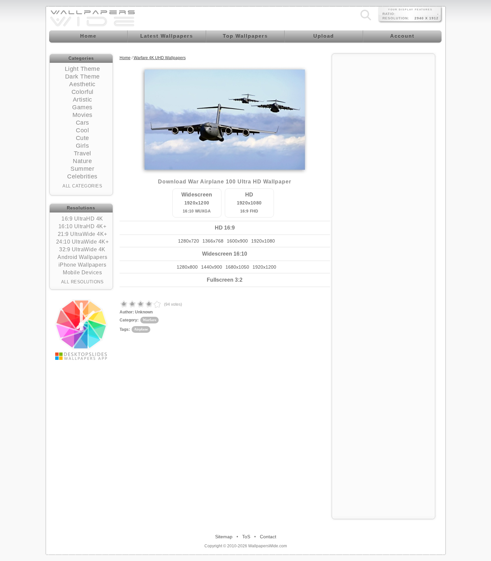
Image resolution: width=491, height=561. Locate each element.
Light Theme (82, 68)
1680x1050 (237, 267)
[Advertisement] (383, 157)
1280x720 (188, 241)
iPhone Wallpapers (82, 265)
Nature (82, 161)
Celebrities (82, 176)
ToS (246, 536)
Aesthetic (82, 84)
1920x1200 (264, 267)
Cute (82, 138)
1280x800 (187, 267)
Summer (82, 168)
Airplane (141, 329)
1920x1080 (263, 241)
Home (125, 57)
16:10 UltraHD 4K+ (82, 226)
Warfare (149, 320)
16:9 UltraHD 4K (82, 219)
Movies (82, 115)
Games (82, 107)
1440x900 (211, 267)
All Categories (82, 185)
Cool (82, 130)
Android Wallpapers (82, 257)
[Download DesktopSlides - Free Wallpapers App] (81, 329)
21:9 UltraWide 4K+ (82, 234)
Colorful (82, 92)
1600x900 (237, 241)
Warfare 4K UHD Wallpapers (160, 57)
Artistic (82, 99)
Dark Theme (82, 76)
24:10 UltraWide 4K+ (82, 242)
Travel (82, 153)
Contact (268, 536)
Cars (82, 122)
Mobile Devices (82, 272)
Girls (82, 145)
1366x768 (212, 241)
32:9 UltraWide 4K (82, 249)
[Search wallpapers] (365, 20)
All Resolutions (82, 281)
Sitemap (223, 536)
